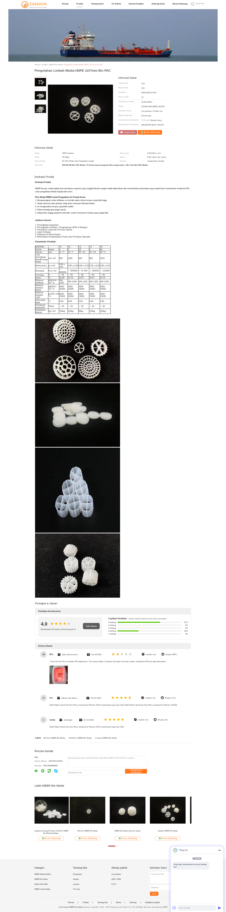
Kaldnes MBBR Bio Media (133, 831)
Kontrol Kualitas (136, 4)
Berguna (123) (170, 698)
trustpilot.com (151, 654)
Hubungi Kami (158, 4)
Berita (118, 902)
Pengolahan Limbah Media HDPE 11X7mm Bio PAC (83, 65)
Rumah (65, 4)
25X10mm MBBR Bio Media (80, 738)
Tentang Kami (97, 4)
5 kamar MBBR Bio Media (106, 738)
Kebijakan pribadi (152, 902)
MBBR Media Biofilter (43, 874)
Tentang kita (102, 902)
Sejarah (76, 879)
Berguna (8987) (171, 654)
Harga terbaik (129, 132)
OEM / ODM (116, 879)
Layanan (76, 884)
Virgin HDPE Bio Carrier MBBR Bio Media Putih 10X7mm (173, 832)
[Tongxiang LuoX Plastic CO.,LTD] (34, 4)
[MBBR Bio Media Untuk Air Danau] (92, 810)
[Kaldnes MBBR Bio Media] (133, 810)
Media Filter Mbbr (41, 884)
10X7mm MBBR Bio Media (54, 738)
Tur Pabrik (116, 4)
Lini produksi (116, 874)
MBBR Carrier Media (42, 889)
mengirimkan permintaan (136, 771)
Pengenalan (77, 874)
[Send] (219, 908)
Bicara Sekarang (180, 4)
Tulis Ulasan (91, 626)
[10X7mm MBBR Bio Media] (52, 810)
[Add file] (174, 908)
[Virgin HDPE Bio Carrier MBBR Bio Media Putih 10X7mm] (173, 810)
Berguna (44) (163, 720)
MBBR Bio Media (41, 879)
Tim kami (76, 889)
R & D (113, 884)
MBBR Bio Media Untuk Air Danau (93, 831)
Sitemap (133, 902)
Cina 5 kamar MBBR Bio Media (70, 907)
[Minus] (219, 850)
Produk (79, 4)
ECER (165, 907)
